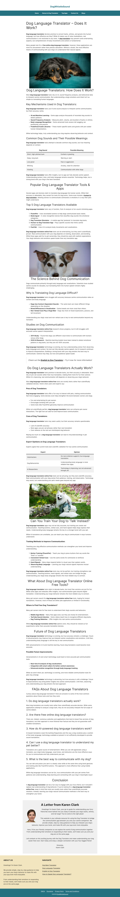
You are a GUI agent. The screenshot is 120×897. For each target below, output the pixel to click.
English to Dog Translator (52, 360)
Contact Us (74, 13)
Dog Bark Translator (49, 865)
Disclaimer (50, 891)
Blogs (83, 13)
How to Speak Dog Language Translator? (56, 874)
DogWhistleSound (60, 6)
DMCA (43, 891)
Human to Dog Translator (50, 13)
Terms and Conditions (72, 891)
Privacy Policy (59, 891)
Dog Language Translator (51, 868)
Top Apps (64, 13)
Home (37, 13)
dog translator (64, 38)
